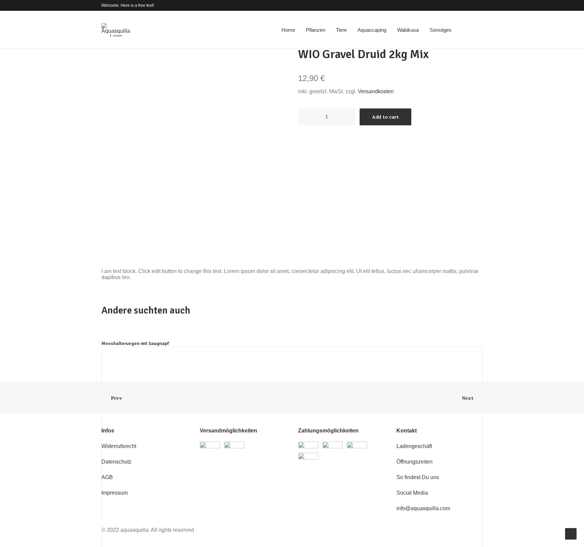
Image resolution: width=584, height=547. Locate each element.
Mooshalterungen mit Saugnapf (135, 343)
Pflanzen (315, 30)
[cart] (478, 30)
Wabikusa (408, 30)
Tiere (341, 30)
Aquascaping (372, 30)
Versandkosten (376, 91)
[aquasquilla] (115, 29)
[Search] (468, 30)
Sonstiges (441, 30)
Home (288, 30)
